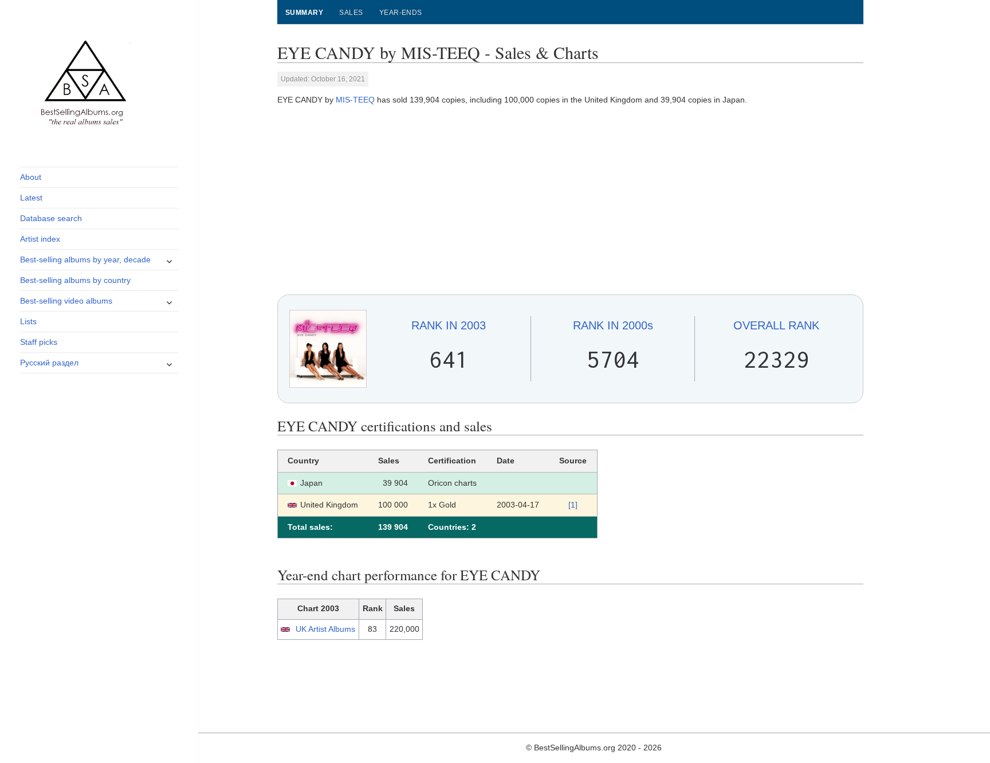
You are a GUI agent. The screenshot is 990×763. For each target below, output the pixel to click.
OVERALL (776, 325)
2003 (448, 325)
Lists (28, 321)
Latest (31, 197)
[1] (573, 504)
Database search (51, 218)
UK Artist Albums (325, 629)
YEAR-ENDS (400, 13)
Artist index (40, 238)
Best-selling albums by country (75, 280)
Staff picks (38, 342)
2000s (613, 325)
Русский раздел (49, 362)
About (30, 177)
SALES (351, 13)
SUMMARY (304, 13)
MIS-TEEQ (355, 99)
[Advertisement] (570, 200)
